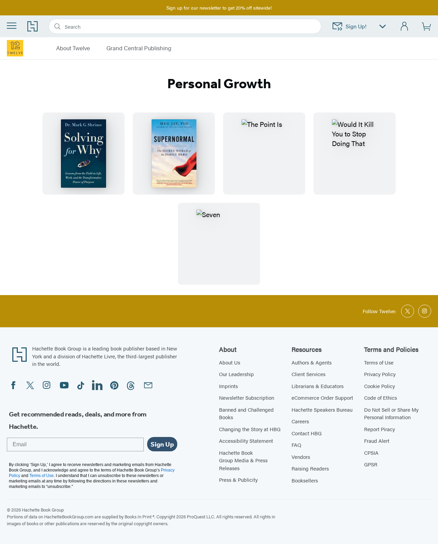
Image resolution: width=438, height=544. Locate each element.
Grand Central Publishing (138, 48)
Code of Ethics (380, 397)
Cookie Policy (379, 385)
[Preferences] (382, 26)
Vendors (301, 456)
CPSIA (371, 452)
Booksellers (305, 480)
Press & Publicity (238, 479)
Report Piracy (379, 429)
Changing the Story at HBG (250, 429)
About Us (229, 362)
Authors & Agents (312, 362)
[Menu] (11, 26)
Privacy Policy (380, 373)
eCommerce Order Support (322, 397)
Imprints (228, 385)
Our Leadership (236, 373)
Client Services (308, 373)
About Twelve (73, 48)
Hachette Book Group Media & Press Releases (243, 460)
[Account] (405, 26)
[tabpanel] (219, 198)
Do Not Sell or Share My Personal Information (391, 413)
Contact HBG (307, 433)
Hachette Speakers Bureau (322, 409)
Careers (300, 421)
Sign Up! (356, 26)
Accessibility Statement (246, 440)
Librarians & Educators (318, 385)
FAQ (296, 444)
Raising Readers (310, 468)
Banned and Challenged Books (246, 413)
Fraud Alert (376, 440)
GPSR (370, 464)
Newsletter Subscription (246, 397)
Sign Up (162, 444)
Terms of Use (379, 362)
